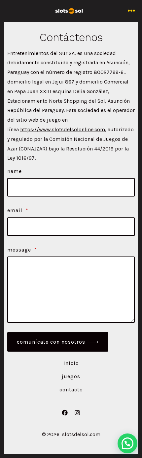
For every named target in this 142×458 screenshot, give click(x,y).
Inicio (71, 363)
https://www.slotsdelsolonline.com (62, 129)
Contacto (71, 389)
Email (17, 210)
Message (22, 250)
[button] (127, 443)
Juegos (71, 376)
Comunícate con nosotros (51, 342)
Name (14, 171)
